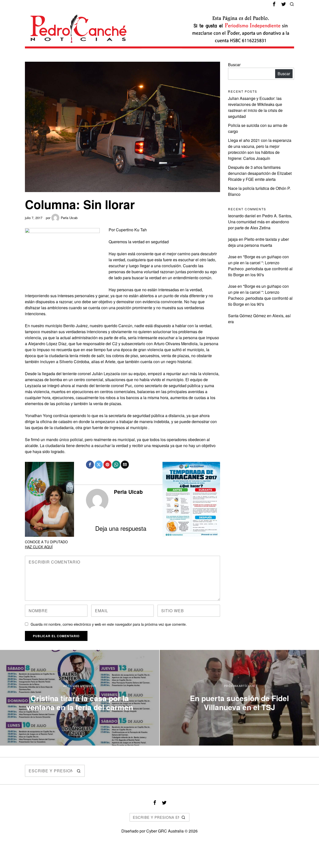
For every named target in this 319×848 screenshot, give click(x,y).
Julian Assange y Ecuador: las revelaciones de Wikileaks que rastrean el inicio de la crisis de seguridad (255, 107)
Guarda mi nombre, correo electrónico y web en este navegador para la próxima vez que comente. (109, 624)
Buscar (234, 64)
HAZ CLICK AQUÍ (39, 546)
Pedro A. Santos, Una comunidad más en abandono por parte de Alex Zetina (260, 222)
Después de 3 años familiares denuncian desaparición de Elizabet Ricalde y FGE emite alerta (260, 173)
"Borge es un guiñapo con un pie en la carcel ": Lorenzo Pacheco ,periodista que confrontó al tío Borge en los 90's (260, 266)
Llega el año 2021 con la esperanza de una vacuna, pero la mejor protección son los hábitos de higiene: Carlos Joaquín (259, 149)
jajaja (233, 239)
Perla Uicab (69, 217)
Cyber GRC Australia (165, 831)
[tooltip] (274, 4)
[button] (79, 771)
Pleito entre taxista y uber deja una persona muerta (258, 242)
